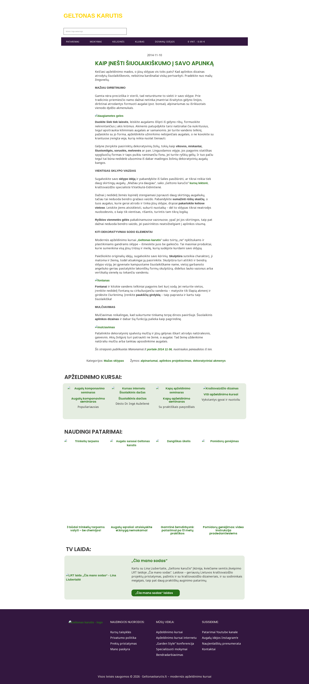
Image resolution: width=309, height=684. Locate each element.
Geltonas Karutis (93, 16)
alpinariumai (149, 360)
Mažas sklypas (114, 360)
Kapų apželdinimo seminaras (176, 400)
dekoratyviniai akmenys (209, 360)
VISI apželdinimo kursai (221, 394)
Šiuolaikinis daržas (132, 398)
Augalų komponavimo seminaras (88, 400)
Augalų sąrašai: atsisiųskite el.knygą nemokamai (131, 528)
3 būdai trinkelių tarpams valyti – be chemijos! (86, 528)
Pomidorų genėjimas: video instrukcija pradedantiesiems (223, 530)
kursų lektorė (199, 183)
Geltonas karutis (149, 240)
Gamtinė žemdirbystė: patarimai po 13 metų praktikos (177, 530)
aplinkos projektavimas (175, 360)
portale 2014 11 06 (159, 349)
